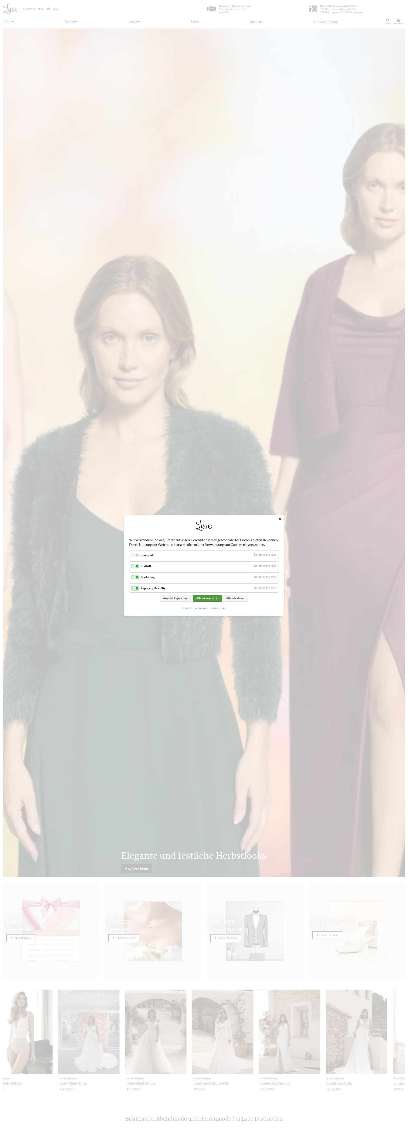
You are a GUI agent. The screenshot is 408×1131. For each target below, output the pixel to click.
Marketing (147, 577)
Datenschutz (218, 608)
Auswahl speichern (176, 598)
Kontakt (187, 608)
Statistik (146, 566)
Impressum (201, 608)
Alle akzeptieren (207, 598)
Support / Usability (153, 588)
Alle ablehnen (235, 598)
